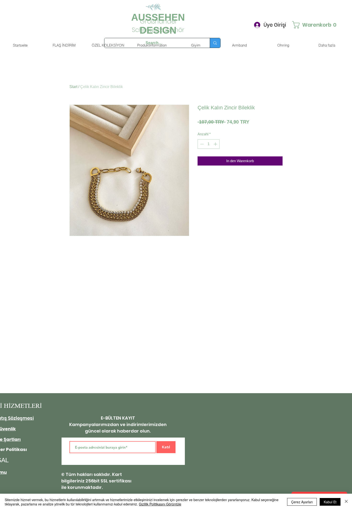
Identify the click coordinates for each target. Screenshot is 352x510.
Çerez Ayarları (302, 501)
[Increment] (216, 144)
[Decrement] (201, 144)
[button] (308, 25)
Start (73, 87)
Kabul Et (330, 501)
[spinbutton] (209, 144)
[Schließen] (346, 502)
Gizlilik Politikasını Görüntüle (160, 504)
